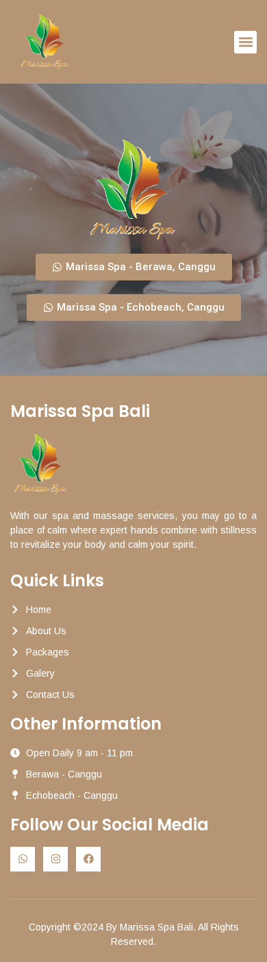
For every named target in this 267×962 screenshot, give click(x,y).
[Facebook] (88, 859)
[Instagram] (55, 859)
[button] (245, 42)
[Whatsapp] (22, 859)
